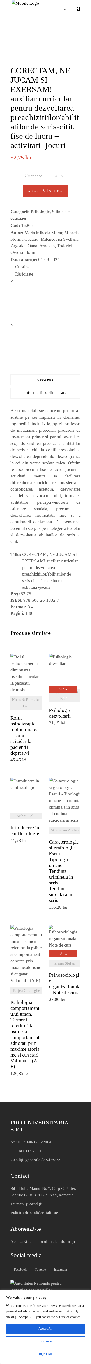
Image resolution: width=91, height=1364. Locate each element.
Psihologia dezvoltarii (60, 713)
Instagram (60, 1269)
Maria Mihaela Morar (43, 232)
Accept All (45, 1328)
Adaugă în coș (45, 191)
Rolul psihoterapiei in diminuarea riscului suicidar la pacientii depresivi (24, 735)
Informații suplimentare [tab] (45, 392)
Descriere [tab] (45, 379)
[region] (45, 1327)
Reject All (45, 1354)
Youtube (40, 1269)
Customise (45, 1341)
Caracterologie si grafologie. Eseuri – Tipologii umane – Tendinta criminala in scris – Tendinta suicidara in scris (64, 871)
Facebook (20, 1269)
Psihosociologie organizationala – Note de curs (64, 984)
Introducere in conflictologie (24, 831)
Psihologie (40, 211)
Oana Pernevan (41, 245)
